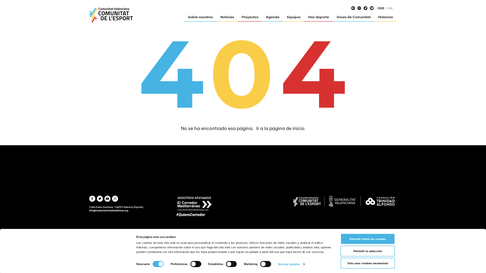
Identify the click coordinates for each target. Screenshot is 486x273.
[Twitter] (365, 8)
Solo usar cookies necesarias (367, 263)
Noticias (227, 17)
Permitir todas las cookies (368, 239)
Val (390, 8)
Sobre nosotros (200, 17)
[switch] (195, 264)
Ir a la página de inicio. (280, 128)
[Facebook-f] (92, 199)
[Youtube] (372, 8)
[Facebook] (353, 8)
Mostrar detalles (289, 264)
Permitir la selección (367, 251)
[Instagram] (359, 8)
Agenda (272, 17)
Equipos (294, 17)
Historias (385, 17)
